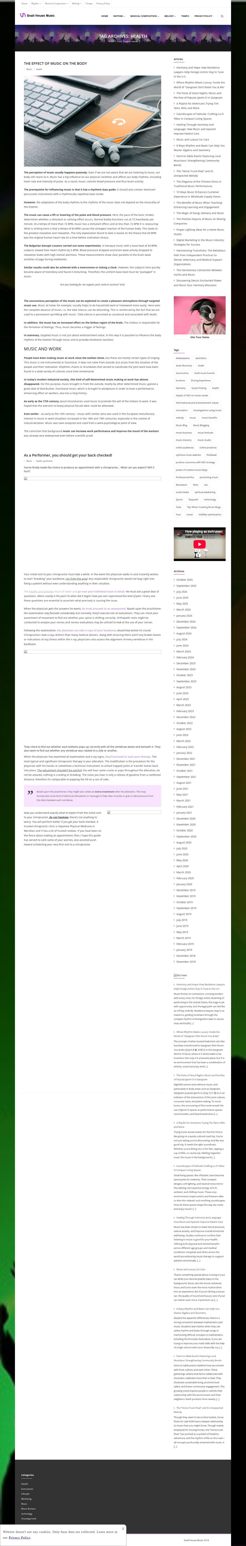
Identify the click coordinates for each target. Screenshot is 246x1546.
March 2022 (183, 741)
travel (190, 514)
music (193, 417)
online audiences (185, 447)
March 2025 (183, 609)
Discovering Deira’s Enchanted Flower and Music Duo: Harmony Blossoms (198, 283)
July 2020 (181, 848)
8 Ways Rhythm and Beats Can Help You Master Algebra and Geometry (199, 148)
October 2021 (184, 770)
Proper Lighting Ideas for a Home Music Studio (199, 232)
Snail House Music (193, 1540)
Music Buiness (28, 1508)
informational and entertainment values (197, 402)
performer (48, 461)
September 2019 (186, 908)
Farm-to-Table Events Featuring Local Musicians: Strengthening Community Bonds (197, 160)
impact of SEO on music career (192, 395)
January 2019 (184, 950)
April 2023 (182, 699)
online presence (208, 447)
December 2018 (185, 955)
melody (180, 417)
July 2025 (181, 591)
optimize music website (188, 455)
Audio (201, 365)
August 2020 (183, 842)
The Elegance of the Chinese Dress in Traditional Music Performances (197, 184)
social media (182, 492)
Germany (181, 388)
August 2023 (183, 687)
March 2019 (183, 938)
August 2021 (183, 782)
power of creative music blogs (191, 469)
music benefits (209, 417)
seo (206, 484)
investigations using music (207, 410)
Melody (75, 3)
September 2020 (186, 836)
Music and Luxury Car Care (192, 139)
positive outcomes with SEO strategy (195, 462)
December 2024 (185, 621)
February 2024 (185, 657)
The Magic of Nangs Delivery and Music (200, 213)
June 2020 (182, 854)
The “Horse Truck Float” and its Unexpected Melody (193, 173)
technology (210, 499)
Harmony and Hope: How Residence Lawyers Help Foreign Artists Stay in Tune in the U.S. (199, 72)
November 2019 (186, 896)
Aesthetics (200, 358)
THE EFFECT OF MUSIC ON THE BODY (55, 63)
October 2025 (184, 579)
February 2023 (185, 711)
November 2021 (186, 764)
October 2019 (184, 902)
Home (24, 3)
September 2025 (186, 585)
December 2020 (185, 818)
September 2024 (186, 627)
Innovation (182, 410)
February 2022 (185, 747)
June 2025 (182, 597)
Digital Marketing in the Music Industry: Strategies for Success (199, 242)
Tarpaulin (193, 499)
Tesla (178, 507)
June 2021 (182, 788)
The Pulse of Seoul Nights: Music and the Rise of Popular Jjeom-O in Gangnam (198, 95)
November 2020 (186, 824)
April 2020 (182, 866)
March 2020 (183, 872)
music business (184, 432)
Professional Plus (185, 477)
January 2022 (184, 753)
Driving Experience (201, 380)
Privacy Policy (103, 3)
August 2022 (183, 729)
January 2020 (184, 884)
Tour (178, 514)
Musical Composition (55, 3)
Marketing (26, 1498)
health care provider (41, 591)
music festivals (205, 432)
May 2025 (182, 603)
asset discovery (184, 365)
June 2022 (182, 735)
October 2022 (184, 723)
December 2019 (185, 890)
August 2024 (183, 633)
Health (24, 1483)
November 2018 (186, 961)
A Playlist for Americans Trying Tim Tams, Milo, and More (196, 106)
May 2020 (182, 860)
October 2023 (184, 675)
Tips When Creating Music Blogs (204, 507)
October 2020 (184, 830)
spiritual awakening (205, 492)
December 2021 (185, 758)
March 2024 (183, 651)
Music (29, 69)
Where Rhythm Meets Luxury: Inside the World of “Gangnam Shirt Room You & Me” (199, 85)
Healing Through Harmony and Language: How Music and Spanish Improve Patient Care (195, 129)
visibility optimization (209, 514)
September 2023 (186, 681)
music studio (204, 440)
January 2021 (184, 812)
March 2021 (183, 800)
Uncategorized (28, 1518)
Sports (179, 499)
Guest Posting (198, 388)
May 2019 (182, 932)
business (180, 380)
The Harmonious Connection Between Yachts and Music (198, 272)
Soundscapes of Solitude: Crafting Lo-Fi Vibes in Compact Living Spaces (199, 116)
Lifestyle (25, 1493)
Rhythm (35, 3)
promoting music (209, 477)
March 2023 (183, 705)
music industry (184, 440)
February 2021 (185, 806)
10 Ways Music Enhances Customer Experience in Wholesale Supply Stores (197, 194)
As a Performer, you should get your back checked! (68, 455)
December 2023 (185, 663)
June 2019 (182, 926)
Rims (195, 484)
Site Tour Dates (199, 337)
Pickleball (211, 455)
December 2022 (185, 717)
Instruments (27, 1488)
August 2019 (183, 914)
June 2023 (182, 693)
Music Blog (181, 425)
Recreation (181, 484)
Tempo (89, 3)
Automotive (182, 373)
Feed (184, 975)
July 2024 (181, 639)
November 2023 (186, 669)
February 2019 (185, 944)
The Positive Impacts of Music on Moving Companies (199, 221)
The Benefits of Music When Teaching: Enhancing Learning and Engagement (198, 205)
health (39, 69)
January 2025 (184, 615)
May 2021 (182, 794)
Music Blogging (201, 425)
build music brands (204, 373)
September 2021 (186, 776)
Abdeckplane (183, 358)
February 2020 (185, 878)
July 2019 (181, 920)
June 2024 (182, 645)
